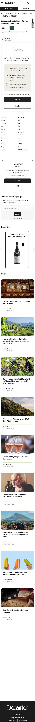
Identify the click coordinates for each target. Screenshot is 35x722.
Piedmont (21, 132)
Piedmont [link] (25, 13)
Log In (17, 106)
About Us (17, 715)
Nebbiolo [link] (6, 16)
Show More (16, 218)
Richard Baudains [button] (9, 388)
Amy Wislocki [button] (7, 309)
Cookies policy (12, 720)
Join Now (17, 99)
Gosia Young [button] (7, 349)
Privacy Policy (23, 720)
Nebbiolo (24, 150)
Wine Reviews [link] (10, 13)
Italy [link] (18, 13)
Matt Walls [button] (6, 426)
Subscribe (8, 8)
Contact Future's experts (17, 718)
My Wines (6, 28)
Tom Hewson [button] (7, 464)
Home (2, 13)
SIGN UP (17, 214)
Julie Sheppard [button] (7, 580)
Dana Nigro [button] (6, 618)
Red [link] (31, 13)
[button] (6, 39)
